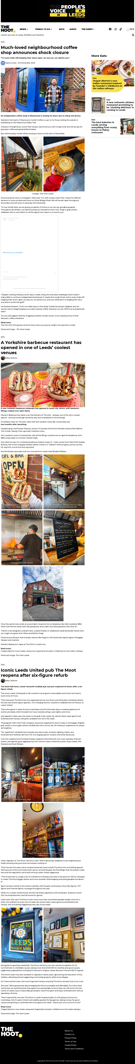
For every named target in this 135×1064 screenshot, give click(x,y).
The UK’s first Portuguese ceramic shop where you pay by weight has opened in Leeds (38, 325)
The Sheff (87, 29)
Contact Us (69, 1034)
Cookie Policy (70, 1045)
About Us (69, 1031)
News (23, 29)
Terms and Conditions (74, 1049)
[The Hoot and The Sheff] (8, 29)
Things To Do (42, 29)
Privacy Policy (70, 1038)
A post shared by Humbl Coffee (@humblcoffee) (29, 288)
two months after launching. (14, 424)
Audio (73, 29)
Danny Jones (10, 63)
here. (22, 318)
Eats (61, 29)
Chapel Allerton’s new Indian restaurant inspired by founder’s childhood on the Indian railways (40, 1009)
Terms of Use (70, 1042)
